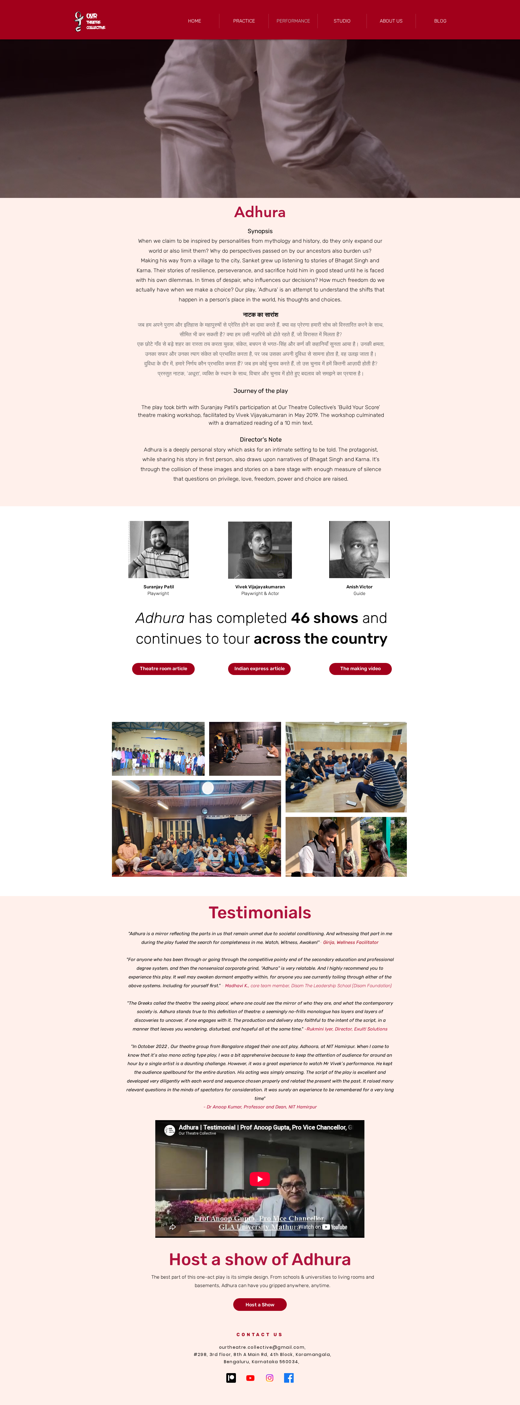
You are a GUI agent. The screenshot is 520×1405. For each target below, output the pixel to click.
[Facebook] (289, 1378)
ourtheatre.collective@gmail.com (262, 1347)
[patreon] (231, 1378)
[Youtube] (250, 1378)
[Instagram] (269, 1378)
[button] (260, 118)
